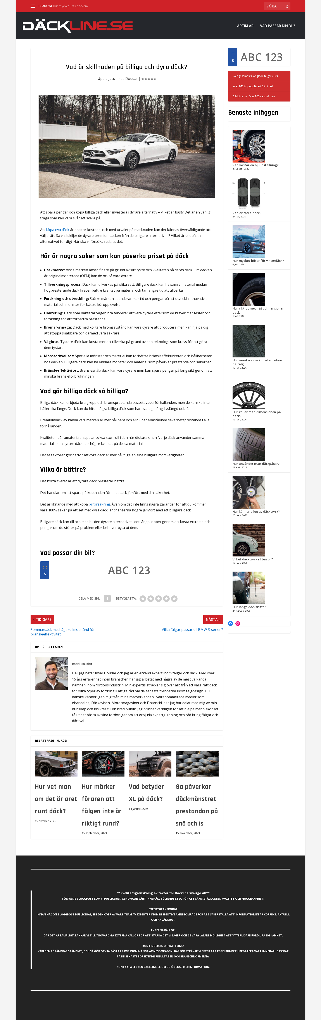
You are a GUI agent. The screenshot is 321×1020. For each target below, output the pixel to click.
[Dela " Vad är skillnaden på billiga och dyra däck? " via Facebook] (107, 598)
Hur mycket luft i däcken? (70, 6)
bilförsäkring (99, 504)
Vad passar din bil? (277, 26)
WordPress (96, 1015)
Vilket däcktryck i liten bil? (253, 559)
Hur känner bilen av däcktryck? (256, 511)
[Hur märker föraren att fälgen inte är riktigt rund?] (103, 764)
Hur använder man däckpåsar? (256, 464)
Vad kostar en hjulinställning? (255, 165)
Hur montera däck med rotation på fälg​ (257, 362)
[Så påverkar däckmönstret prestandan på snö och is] (197, 764)
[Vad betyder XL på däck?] (150, 764)
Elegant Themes (60, 1015)
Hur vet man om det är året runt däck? (56, 799)
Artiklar (245, 26)
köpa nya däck (57, 229)
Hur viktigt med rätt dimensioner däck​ (258, 310)
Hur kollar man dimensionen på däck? (257, 414)
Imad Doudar (127, 78)
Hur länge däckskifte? (249, 607)
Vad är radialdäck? (247, 213)
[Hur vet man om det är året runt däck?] (56, 764)
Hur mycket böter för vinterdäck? (258, 261)
